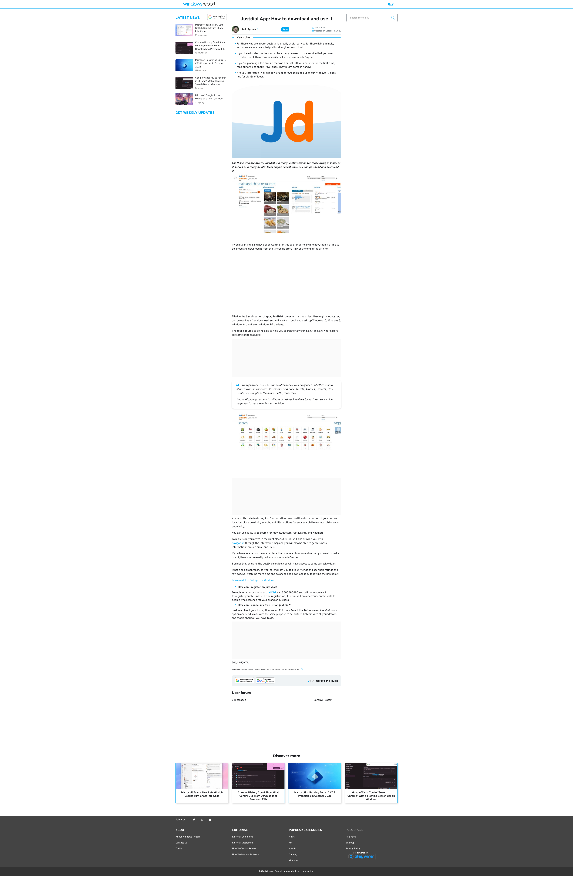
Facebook (193, 820)
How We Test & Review (244, 848)
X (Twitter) (202, 820)
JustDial (271, 592)
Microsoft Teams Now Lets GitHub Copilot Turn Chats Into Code (202, 794)
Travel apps (271, 67)
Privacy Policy (353, 848)
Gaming (293, 854)
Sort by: (318, 700)
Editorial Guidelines (242, 836)
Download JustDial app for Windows (253, 580)
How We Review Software (245, 854)
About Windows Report (187, 836)
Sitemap (350, 842)
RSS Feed (351, 836)
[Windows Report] (199, 4)
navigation (238, 543)
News (292, 836)
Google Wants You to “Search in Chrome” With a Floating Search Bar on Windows (371, 796)
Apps (285, 29)
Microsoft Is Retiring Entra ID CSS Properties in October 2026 (314, 794)
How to (292, 848)
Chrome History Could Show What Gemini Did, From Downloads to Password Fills (258, 796)
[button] (286, 587)
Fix (290, 842)
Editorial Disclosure (242, 842)
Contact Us (181, 842)
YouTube (210, 820)
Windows (293, 860)
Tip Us (178, 848)
